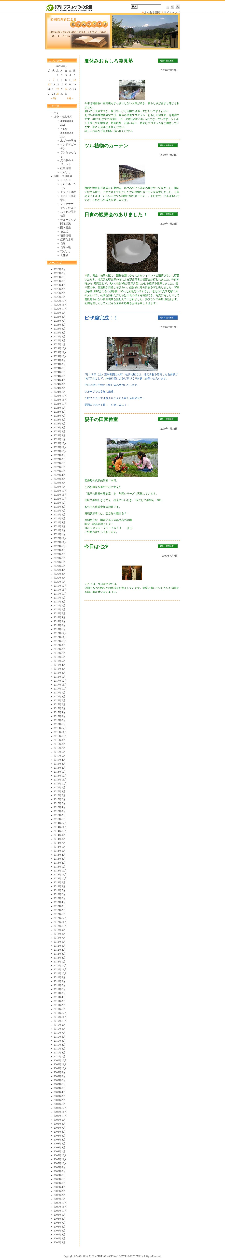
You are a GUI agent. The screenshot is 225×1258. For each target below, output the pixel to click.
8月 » (70, 98)
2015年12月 (60, 775)
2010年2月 (60, 1052)
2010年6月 (60, 1036)
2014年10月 (60, 831)
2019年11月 (60, 589)
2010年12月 (60, 1013)
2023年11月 (60, 399)
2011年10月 (60, 973)
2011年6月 (60, 989)
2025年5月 (60, 328)
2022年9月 (60, 455)
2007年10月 (60, 1163)
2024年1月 (60, 391)
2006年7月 (60, 1222)
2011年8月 (60, 981)
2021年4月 (60, 522)
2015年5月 (60, 803)
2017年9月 (60, 692)
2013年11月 (60, 874)
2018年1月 (60, 676)
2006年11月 (60, 1206)
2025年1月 (60, 344)
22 (57, 89)
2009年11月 (60, 1064)
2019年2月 (60, 625)
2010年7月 (60, 1032)
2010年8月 (60, 1028)
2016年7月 (60, 748)
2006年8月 (60, 1218)
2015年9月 (60, 787)
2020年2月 (60, 577)
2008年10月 (60, 1115)
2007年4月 (60, 1187)
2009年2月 (60, 1100)
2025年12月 (60, 301)
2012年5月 (60, 945)
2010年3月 (60, 1048)
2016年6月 (60, 751)
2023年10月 (60, 403)
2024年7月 (60, 368)
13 (49, 84)
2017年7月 (60, 700)
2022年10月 (60, 451)
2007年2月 (60, 1195)
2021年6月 (60, 514)
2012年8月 (60, 933)
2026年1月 (60, 297)
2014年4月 (60, 854)
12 (74, 79)
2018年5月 (60, 660)
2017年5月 (60, 708)
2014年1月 (60, 866)
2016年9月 (60, 740)
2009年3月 (60, 1096)
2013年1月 (60, 914)
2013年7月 (60, 890)
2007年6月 (60, 1179)
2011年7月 (60, 985)
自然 (63, 243)
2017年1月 (60, 724)
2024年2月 (60, 388)
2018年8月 (60, 649)
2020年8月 (60, 554)
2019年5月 (60, 613)
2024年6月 (60, 372)
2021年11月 (60, 494)
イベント (65, 180)
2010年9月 (60, 1024)
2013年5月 (60, 898)
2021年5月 (60, 518)
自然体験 (65, 247)
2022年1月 (60, 486)
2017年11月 (60, 684)
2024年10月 (60, 356)
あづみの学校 (68, 140)
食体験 (64, 255)
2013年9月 (60, 882)
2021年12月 (60, 490)
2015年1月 (60, 819)
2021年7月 (60, 510)
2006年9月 (60, 1214)
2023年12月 (60, 395)
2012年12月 (60, 918)
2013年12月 (60, 870)
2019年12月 (60, 585)
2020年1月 (60, 581)
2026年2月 (60, 293)
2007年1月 (60, 1199)
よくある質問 (152, 12)
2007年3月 (60, 1191)
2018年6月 (60, 657)
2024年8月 (60, 364)
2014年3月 (60, 858)
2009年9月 (60, 1072)
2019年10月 (60, 593)
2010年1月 (60, 1056)
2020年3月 (60, 573)
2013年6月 (60, 894)
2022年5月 (60, 471)
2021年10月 (60, 498)
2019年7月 (60, 605)
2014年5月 (60, 850)
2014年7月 (60, 842)
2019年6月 (60, 609)
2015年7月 (60, 795)
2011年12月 (60, 965)
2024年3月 (60, 384)
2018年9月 (60, 645)
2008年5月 (60, 1135)
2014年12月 (60, 823)
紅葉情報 (65, 168)
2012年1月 (60, 961)
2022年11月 (60, 447)
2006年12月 (60, 1202)
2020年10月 (60, 546)
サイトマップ (172, 12)
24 (66, 89)
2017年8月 (60, 696)
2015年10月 (60, 783)
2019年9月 (60, 597)
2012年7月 (60, 937)
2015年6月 (60, 799)
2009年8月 (60, 1076)
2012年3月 (60, 953)
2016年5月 (60, 755)
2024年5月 (60, 376)
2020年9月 (60, 550)
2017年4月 (60, 712)
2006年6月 (60, 1226)
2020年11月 (60, 542)
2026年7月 (60, 273)
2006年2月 (60, 1242)
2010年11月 (60, 1017)
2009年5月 (60, 1088)
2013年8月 (60, 886)
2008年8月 (60, 1123)
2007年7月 (60, 1175)
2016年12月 (60, 728)
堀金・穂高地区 (63, 116)
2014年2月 (60, 862)
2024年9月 (60, 360)
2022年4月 (60, 475)
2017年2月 (60, 720)
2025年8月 (60, 316)
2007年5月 (60, 1183)
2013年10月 (60, 878)
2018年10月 (60, 641)
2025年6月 (60, 324)
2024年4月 (60, 380)
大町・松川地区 (63, 176)
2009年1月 (60, 1104)
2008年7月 (60, 1127)
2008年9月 (60, 1119)
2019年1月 (60, 629)
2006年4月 (60, 1234)
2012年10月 (60, 926)
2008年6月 (60, 1131)
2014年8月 (60, 839)
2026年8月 (60, 269)
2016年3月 (60, 763)
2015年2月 (60, 815)
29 (57, 93)
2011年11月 (60, 969)
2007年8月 (60, 1171)
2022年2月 (60, 482)
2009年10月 (60, 1068)
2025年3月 (60, 336)
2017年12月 (60, 680)
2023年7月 (60, 415)
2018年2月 (60, 672)
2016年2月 (60, 767)
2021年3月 (60, 526)
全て (56, 112)
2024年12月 (60, 348)
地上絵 (64, 231)
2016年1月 (60, 771)
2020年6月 (60, 562)
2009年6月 (60, 1084)
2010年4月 (60, 1044)
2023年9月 (60, 407)
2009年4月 (60, 1092)
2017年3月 (60, 716)
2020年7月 (60, 558)
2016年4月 (60, 759)
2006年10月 (60, 1210)
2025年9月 (60, 312)
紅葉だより (66, 239)
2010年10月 (60, 1020)
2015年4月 (60, 807)
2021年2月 (60, 530)
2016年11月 (60, 732)
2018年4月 (60, 664)
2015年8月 (60, 791)
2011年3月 (60, 1001)
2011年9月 (60, 977)
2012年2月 (60, 957)
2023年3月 (60, 431)
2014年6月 (60, 846)
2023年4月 (60, 427)
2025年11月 (60, 304)
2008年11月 (60, 1111)
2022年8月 (60, 459)
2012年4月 (60, 949)
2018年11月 (60, 637)
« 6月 (53, 98)
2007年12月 (60, 1155)
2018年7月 (60, 653)
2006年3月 (60, 1238)
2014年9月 (60, 835)
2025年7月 (60, 320)
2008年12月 (60, 1108)
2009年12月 (60, 1060)
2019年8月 (60, 601)
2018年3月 (60, 668)
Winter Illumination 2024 (66, 132)
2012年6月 (60, 941)
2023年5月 (60, 423)
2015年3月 (60, 811)
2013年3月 (60, 906)
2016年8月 (60, 744)
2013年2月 (60, 910)
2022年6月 (60, 467)
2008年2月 (60, 1147)
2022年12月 (60, 443)
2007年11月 (60, 1159)
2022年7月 (60, 463)
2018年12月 (60, 633)
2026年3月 (60, 289)
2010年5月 (60, 1040)
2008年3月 (60, 1143)
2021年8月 (60, 506)
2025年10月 (60, 308)
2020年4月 (60, 570)
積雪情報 (65, 235)
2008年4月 (60, 1139)
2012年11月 (60, 922)
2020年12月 (60, 538)
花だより (65, 172)
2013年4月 (60, 902)
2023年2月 (60, 435)
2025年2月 (60, 340)
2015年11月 (60, 779)
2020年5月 (60, 566)
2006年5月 (60, 1230)
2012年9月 (60, 930)
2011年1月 (60, 1009)
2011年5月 (60, 993)
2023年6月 (60, 419)
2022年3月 (60, 479)
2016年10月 (60, 736)
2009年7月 (60, 1080)
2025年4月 (60, 332)
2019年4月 (60, 617)
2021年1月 (60, 534)
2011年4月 (60, 997)
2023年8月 (60, 411)
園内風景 (65, 227)
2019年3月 (60, 621)
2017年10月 (60, 688)
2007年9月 (60, 1167)
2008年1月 (60, 1151)
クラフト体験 (68, 192)
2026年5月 (60, 281)
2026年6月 (60, 277)
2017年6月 (60, 704)
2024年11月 (60, 352)
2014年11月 (60, 827)
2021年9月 (60, 502)
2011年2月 (60, 1005)
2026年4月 (60, 285)
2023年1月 (60, 439)
